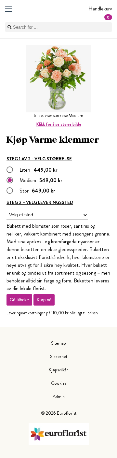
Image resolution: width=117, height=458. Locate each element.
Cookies (58, 383)
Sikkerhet (58, 356)
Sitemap (58, 343)
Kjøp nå (44, 299)
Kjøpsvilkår (58, 369)
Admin (59, 396)
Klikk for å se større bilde (58, 124)
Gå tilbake (19, 299)
